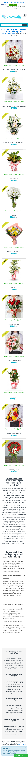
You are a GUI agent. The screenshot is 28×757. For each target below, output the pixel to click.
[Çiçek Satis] (12, 17)
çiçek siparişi (14, 2)
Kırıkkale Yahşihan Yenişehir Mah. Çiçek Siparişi (14, 30)
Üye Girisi (15, 6)
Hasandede (16, 746)
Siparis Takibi (24, 5)
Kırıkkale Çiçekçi (11, 33)
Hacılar (10, 746)
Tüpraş (21, 746)
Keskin (24, 746)
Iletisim (16, 8)
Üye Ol (8, 6)
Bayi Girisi (23, 6)
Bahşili (20, 744)
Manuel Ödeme (12, 5)
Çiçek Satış (4, 33)
